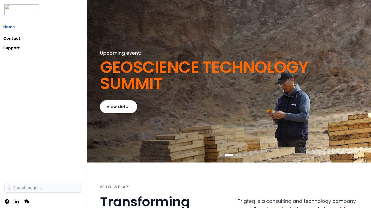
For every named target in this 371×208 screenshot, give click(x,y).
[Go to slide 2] (229, 155)
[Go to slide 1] (221, 155)
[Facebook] (7, 201)
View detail (118, 106)
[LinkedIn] (17, 201)
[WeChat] (27, 201)
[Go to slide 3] (236, 155)
